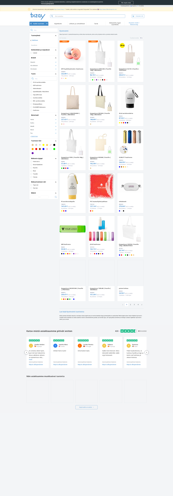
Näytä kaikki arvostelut (85, 407)
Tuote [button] (33, 74)
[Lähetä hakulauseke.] (32, 30)
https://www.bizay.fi (59, 9)
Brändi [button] (33, 58)
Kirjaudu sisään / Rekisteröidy (134, 23)
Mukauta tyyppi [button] (37, 158)
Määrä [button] (33, 193)
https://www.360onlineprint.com (108, 9)
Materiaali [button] (35, 115)
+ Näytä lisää (34, 136)
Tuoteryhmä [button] (35, 35)
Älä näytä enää (126, 3)
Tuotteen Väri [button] (36, 141)
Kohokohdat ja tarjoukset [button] (40, 50)
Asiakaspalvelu (125, 6)
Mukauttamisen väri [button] (38, 182)
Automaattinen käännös (36, 362)
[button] (43, 62)
